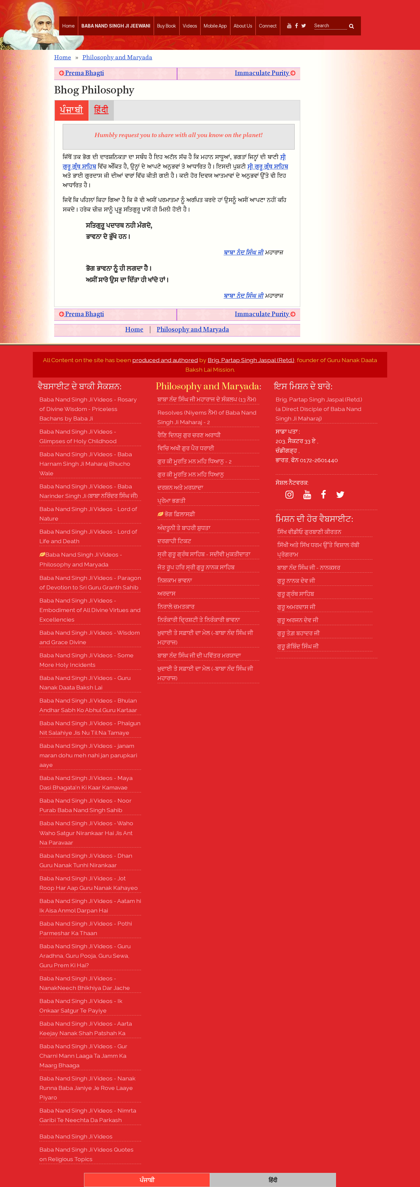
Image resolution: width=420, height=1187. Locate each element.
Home (68, 26)
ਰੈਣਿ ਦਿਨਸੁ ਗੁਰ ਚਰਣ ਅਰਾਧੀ (189, 435)
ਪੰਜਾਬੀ (71, 110)
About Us (243, 26)
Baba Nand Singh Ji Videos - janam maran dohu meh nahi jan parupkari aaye (88, 755)
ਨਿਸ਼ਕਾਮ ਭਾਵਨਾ (175, 580)
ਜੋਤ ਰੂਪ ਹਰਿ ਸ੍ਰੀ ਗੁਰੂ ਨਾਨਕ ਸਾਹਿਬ (196, 567)
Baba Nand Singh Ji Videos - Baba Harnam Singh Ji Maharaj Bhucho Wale (85, 464)
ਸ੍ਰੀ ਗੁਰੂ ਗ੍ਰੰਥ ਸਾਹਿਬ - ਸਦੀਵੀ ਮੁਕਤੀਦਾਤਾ (204, 554)
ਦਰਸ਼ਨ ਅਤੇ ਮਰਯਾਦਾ (180, 487)
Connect (268, 26)
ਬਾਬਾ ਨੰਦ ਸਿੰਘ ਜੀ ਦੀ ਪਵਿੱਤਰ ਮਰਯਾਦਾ (199, 655)
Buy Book (166, 26)
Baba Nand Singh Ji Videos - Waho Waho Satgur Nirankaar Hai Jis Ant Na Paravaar (86, 833)
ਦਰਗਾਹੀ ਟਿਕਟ (174, 541)
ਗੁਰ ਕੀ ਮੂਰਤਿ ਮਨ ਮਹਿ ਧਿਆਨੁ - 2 (195, 461)
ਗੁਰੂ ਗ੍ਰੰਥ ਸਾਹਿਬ (295, 593)
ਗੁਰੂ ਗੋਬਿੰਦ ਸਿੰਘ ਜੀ (298, 646)
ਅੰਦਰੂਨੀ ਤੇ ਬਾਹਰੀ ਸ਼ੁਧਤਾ (184, 527)
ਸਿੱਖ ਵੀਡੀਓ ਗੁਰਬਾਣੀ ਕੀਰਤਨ (309, 531)
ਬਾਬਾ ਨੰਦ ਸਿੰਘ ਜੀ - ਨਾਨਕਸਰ (308, 567)
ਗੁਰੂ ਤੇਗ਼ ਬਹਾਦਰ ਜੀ (298, 633)
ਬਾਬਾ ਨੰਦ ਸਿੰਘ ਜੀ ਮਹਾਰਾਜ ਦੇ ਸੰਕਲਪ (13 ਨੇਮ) (207, 399)
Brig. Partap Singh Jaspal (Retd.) (251, 360)
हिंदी (101, 110)
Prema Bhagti (84, 74)
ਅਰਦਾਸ (167, 593)
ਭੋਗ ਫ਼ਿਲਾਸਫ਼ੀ (179, 514)
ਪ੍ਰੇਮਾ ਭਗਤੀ (171, 500)
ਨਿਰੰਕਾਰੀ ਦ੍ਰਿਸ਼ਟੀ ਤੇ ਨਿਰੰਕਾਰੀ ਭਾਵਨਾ (199, 619)
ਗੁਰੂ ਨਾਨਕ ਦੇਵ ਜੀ (296, 580)
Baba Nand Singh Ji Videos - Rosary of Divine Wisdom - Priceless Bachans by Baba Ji (88, 409)
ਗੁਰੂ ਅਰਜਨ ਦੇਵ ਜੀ (297, 620)
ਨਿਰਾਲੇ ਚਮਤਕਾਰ (176, 606)
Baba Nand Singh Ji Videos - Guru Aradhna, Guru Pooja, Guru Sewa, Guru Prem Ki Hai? (85, 956)
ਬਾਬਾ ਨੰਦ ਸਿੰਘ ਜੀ (243, 253)
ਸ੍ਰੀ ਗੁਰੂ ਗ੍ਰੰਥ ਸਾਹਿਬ (267, 167)
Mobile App (215, 26)
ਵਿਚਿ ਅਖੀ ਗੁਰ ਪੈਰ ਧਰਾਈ (186, 448)
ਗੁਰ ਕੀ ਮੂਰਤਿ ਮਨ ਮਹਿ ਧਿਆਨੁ (191, 474)
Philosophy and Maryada (117, 58)
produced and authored (165, 360)
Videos (190, 26)
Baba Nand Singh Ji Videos (76, 1136)
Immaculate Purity (262, 74)
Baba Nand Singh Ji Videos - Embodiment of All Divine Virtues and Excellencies (89, 610)
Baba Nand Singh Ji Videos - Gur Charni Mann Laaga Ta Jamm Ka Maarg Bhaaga (83, 1056)
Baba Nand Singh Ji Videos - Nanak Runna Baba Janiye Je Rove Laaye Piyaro (87, 1088)
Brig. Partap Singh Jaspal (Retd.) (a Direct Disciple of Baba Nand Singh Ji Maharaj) (319, 409)
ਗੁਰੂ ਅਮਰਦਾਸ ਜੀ (296, 607)
